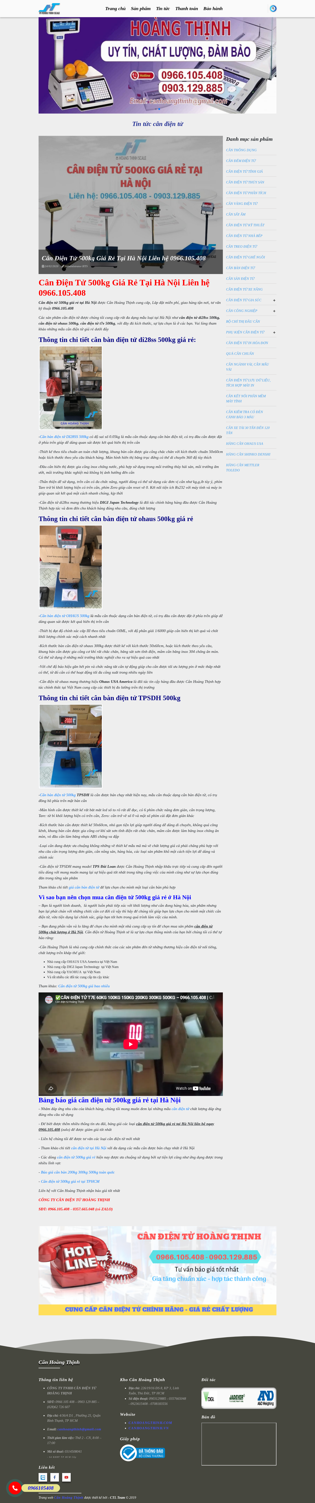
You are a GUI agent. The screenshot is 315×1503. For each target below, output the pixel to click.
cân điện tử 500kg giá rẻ (76, 1157)
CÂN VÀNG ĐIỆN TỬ (241, 203)
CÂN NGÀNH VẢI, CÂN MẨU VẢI (247, 367)
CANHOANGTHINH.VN (149, 1428)
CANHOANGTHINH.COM (150, 1423)
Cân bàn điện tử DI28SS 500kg (64, 437)
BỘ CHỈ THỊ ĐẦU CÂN (243, 321)
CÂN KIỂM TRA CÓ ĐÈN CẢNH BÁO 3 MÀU (244, 414)
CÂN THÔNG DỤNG (241, 150)
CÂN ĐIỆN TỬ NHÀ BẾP (244, 236)
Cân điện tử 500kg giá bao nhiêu (84, 986)
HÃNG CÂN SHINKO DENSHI (248, 454)
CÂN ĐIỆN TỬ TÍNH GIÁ (244, 171)
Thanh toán (186, 8)
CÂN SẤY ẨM (235, 214)
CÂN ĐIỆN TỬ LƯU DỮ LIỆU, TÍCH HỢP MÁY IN (248, 382)
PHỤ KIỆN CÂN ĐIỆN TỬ (245, 332)
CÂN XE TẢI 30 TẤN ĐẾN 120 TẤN (248, 430)
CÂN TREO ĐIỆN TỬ (241, 246)
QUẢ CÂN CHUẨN (240, 353)
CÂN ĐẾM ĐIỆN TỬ (241, 161)
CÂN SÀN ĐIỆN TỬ (240, 278)
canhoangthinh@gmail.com (79, 1429)
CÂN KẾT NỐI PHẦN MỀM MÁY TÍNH (246, 398)
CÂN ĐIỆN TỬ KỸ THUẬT (245, 225)
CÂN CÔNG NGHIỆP (241, 311)
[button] (156, 109)
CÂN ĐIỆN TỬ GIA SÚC (243, 300)
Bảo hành (213, 8)
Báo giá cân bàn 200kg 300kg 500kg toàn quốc (78, 1172)
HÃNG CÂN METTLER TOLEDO (242, 467)
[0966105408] (15, 1488)
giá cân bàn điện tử (84, 887)
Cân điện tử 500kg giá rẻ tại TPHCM (70, 1181)
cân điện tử (180, 1109)
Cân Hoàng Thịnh (59, 1362)
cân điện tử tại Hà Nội (88, 1148)
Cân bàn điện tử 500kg (58, 795)
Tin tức (163, 8)
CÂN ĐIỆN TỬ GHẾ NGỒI (245, 257)
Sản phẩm (141, 8)
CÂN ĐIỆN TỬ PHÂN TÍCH (246, 193)
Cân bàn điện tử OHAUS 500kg (64, 616)
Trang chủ (115, 8)
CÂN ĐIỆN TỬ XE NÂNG (244, 289)
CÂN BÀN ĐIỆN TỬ (240, 268)
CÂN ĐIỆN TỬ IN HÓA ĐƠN (247, 343)
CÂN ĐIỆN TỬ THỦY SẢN (245, 182)
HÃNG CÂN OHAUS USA (244, 443)
